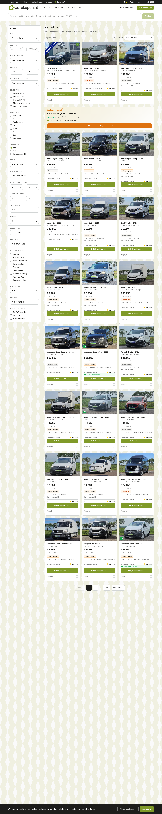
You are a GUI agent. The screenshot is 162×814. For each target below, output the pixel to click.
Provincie (14, 239)
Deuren (13, 217)
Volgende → (118, 588)
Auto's (47, 8)
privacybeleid (90, 809)
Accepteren (146, 809)
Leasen (70, 8)
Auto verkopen (126, 8)
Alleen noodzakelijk (128, 809)
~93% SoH (93, 374)
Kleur (12, 160)
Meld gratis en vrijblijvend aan (98, 126)
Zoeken (148, 16)
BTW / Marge (15, 286)
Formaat (13, 297)
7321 (107, 588)
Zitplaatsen (15, 205)
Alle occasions (145, 8)
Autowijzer (58, 8)
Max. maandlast (16, 56)
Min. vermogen (16, 171)
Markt (81, 8)
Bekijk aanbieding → (62, 94)
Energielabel (15, 228)
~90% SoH (130, 566)
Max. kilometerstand (19, 78)
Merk (12, 34)
